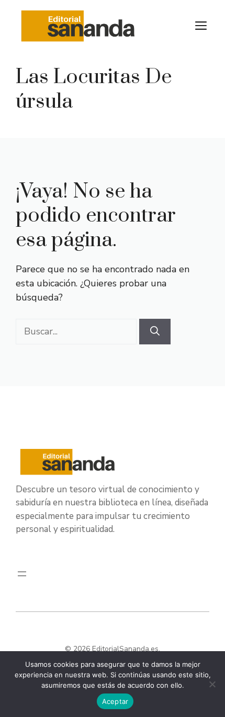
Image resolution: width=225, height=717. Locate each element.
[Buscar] (155, 331)
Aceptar (115, 701)
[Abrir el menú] (22, 574)
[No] (212, 684)
